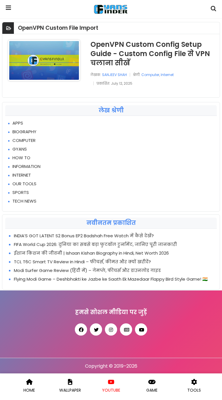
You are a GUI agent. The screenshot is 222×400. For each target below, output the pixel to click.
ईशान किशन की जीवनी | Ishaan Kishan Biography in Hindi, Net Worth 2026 (91, 253)
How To (21, 158)
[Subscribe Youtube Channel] (141, 329)
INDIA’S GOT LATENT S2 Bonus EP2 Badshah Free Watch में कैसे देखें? (84, 236)
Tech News (24, 201)
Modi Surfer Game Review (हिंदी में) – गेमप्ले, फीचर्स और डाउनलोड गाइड (87, 270)
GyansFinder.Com (111, 9)
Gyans (19, 149)
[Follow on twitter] (96, 329)
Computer (150, 74)
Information (26, 166)
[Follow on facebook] (81, 329)
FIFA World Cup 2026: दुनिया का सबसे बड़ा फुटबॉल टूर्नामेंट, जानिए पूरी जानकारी (95, 244)
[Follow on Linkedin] (126, 329)
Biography (24, 132)
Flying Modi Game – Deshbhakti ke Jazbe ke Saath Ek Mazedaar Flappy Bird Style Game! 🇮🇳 (111, 279)
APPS (17, 123)
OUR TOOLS (24, 184)
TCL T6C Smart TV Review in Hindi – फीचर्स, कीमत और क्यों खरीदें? (82, 262)
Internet (167, 74)
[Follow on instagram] (111, 329)
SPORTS (20, 192)
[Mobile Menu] (8, 9)
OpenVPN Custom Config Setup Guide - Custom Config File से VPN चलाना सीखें (150, 54)
